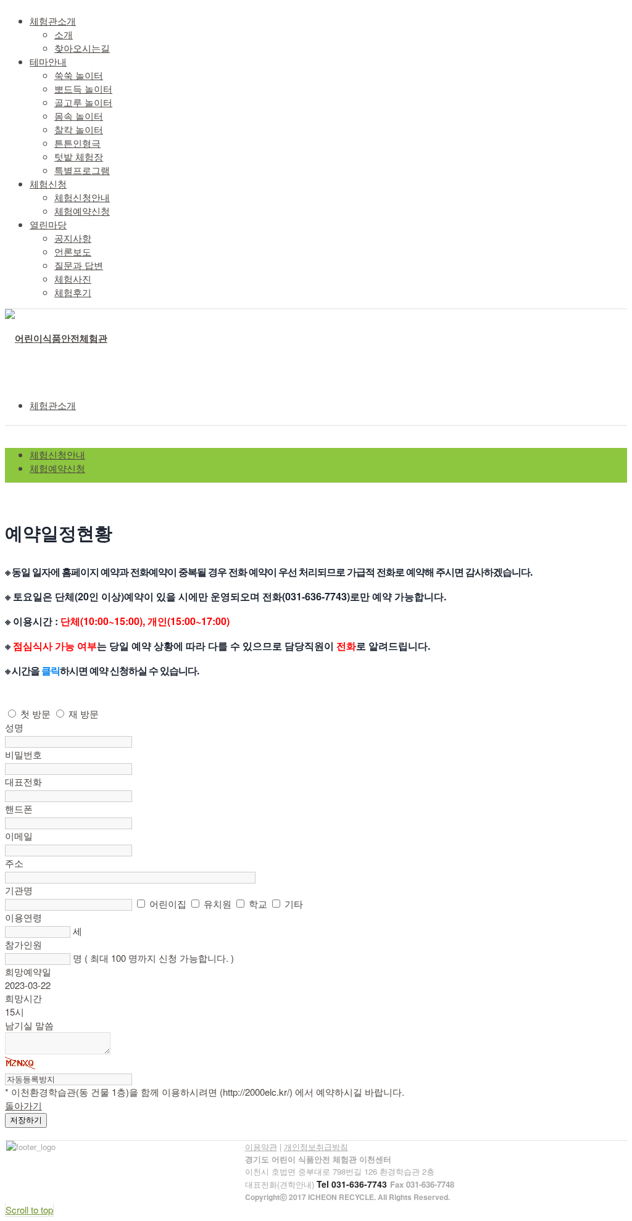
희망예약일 (28, 971)
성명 (14, 727)
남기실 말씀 (29, 1025)
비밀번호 (23, 754)
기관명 (19, 890)
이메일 (19, 835)
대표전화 (23, 781)
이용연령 (23, 917)
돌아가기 (23, 1105)
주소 (14, 862)
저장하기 (26, 1120)
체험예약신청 (57, 467)
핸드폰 (19, 808)
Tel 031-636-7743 (352, 1184)
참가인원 (23, 944)
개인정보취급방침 (316, 1147)
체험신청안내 (57, 454)
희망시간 (23, 997)
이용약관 (261, 1147)
